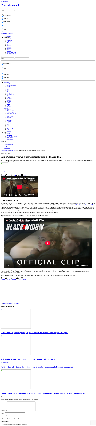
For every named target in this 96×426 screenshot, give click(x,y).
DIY (8, 125)
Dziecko (9, 121)
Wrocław (9, 51)
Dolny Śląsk (9, 38)
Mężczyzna (9, 120)
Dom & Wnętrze (10, 112)
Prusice (8, 44)
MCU (17, 303)
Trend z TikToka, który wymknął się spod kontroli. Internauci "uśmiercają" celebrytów (34, 333)
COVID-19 (9, 93)
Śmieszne (9, 106)
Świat (8, 89)
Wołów (8, 49)
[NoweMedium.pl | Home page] (10, 5)
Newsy (5, 146)
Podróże (8, 114)
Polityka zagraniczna (11, 85)
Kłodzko (9, 41)
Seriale (8, 104)
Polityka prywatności (12, 136)
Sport (8, 90)
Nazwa (3, 413)
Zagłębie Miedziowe (11, 52)
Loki (4, 303)
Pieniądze (9, 109)
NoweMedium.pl (5, 150)
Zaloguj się (10, 33)
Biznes (8, 86)
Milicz (8, 43)
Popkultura (9, 98)
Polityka (8, 83)
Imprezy (8, 100)
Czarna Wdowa (9, 303)
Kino (8, 105)
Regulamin (9, 135)
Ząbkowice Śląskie (11, 53)
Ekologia (9, 91)
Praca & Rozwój (10, 116)
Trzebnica (9, 47)
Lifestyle (6, 108)
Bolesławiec (9, 40)
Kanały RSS (10, 139)
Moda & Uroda (10, 110)
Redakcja (9, 133)
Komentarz (4, 410)
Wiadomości (6, 82)
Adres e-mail (4, 416)
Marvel (14, 303)
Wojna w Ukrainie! (8, 144)
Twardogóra (9, 48)
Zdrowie (9, 117)
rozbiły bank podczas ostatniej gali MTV (83, 204)
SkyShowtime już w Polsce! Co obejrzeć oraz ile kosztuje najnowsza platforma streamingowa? (37, 367)
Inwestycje (9, 87)
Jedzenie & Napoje (11, 113)
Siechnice (9, 45)
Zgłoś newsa (10, 128)
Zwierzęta (9, 122)
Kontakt (8, 129)
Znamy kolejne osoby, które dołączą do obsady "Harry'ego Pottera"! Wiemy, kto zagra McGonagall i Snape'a (43, 393)
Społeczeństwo (10, 94)
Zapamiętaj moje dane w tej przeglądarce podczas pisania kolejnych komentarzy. (21, 418)
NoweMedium (7, 36)
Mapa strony (10, 137)
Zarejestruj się (4, 33)
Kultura (8, 97)
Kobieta (8, 118)
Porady (8, 124)
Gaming (8, 102)
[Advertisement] (48, 290)
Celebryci (9, 101)
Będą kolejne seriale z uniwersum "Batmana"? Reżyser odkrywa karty (28, 359)
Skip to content (4, 1)
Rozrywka (6, 96)
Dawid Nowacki (4, 171)
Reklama (9, 131)
